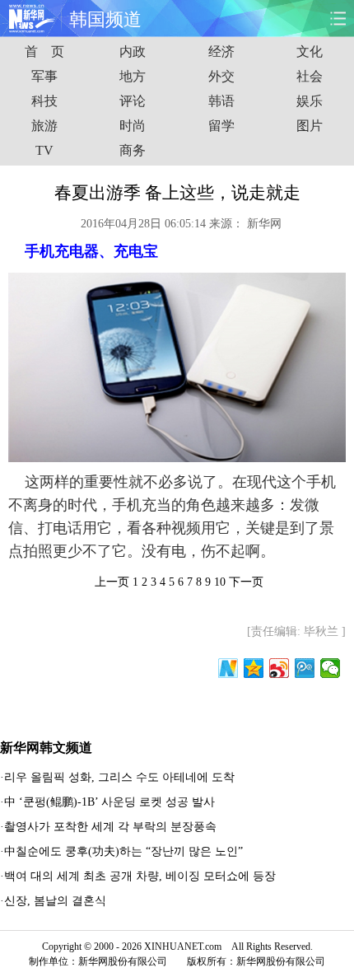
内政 (132, 51)
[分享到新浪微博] (279, 668)
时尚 (132, 126)
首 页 (44, 51)
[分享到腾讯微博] (305, 668)
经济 (221, 51)
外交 (221, 76)
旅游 (44, 126)
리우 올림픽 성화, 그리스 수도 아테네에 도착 (119, 777)
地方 (132, 76)
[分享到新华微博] (228, 668)
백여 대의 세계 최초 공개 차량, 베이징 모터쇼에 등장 (140, 876)
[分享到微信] (330, 668)
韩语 (221, 101)
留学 (221, 126)
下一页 (246, 582)
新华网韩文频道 (46, 748)
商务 (132, 150)
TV (44, 150)
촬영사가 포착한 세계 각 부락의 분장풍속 (110, 826)
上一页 (112, 582)
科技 (44, 101)
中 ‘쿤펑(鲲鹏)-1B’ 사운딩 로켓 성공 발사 (109, 802)
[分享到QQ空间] (254, 668)
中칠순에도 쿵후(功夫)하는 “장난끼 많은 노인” (123, 851)
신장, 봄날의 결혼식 (55, 901)
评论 (132, 101)
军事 (44, 76)
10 (220, 582)
